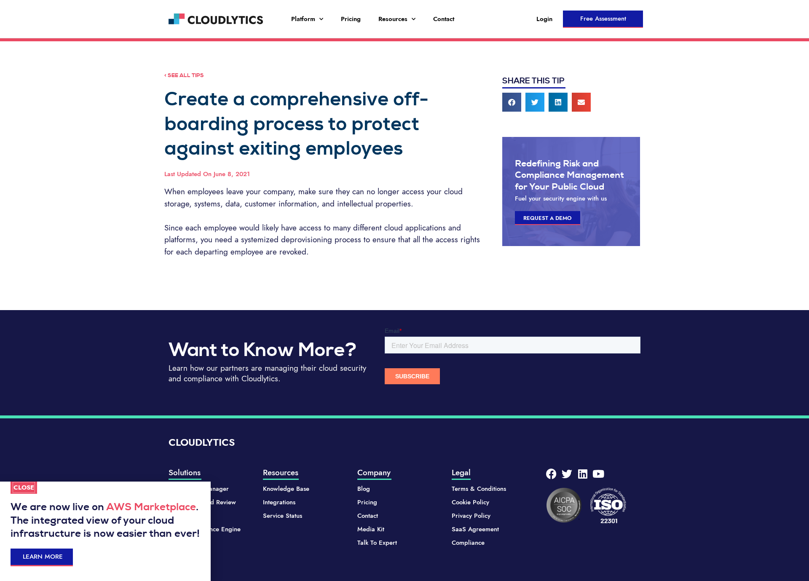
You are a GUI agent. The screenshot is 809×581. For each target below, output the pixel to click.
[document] (404, 290)
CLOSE (23, 487)
